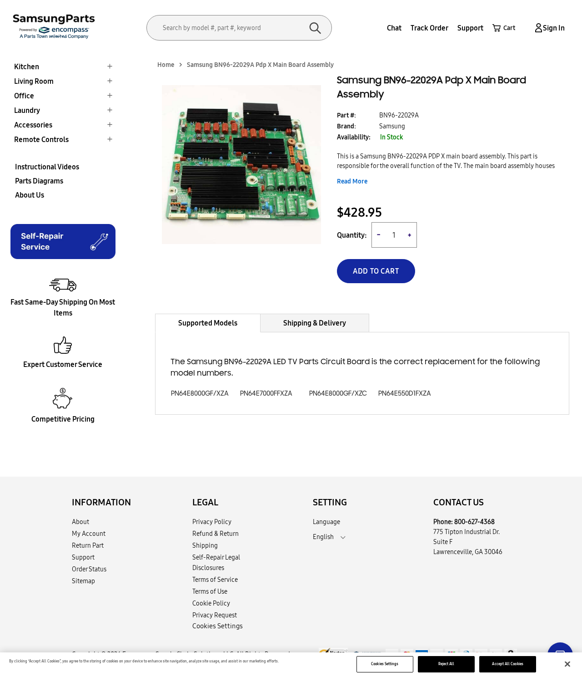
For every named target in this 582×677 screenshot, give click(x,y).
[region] (291, 664)
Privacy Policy (211, 521)
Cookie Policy (211, 603)
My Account (88, 533)
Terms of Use (209, 591)
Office (24, 96)
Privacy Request (214, 615)
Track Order (429, 28)
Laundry (27, 110)
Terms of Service (215, 579)
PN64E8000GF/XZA (200, 393)
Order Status (89, 569)
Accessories (33, 125)
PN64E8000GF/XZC (338, 393)
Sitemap (83, 580)
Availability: (354, 137)
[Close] (567, 664)
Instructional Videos (47, 167)
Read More (352, 181)
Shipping (205, 545)
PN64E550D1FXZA (404, 393)
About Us (29, 195)
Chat (394, 28)
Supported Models (207, 323)
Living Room (34, 81)
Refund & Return (215, 533)
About (80, 521)
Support (470, 28)
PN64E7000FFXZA (266, 393)
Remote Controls (41, 139)
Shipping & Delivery (314, 323)
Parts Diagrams (39, 181)
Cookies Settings (384, 664)
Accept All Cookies (507, 664)
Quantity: (352, 235)
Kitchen (26, 66)
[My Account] (537, 28)
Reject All (446, 664)
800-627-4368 (474, 521)
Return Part (88, 545)
